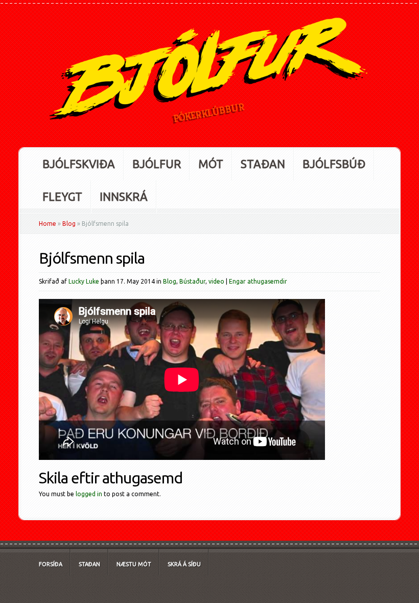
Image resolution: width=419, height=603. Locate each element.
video (216, 281)
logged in (89, 494)
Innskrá (124, 196)
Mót (210, 163)
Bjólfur (156, 163)
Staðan (263, 163)
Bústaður (192, 281)
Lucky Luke (83, 281)
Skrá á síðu (184, 564)
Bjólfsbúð (333, 163)
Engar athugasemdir (258, 281)
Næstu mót (134, 564)
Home (47, 223)
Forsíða (50, 564)
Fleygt (62, 196)
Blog (69, 223)
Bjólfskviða (78, 163)
